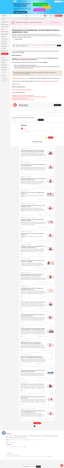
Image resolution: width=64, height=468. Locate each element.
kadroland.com (50, 456)
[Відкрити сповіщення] (47, 16)
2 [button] (36, 426)
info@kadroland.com (11, 442)
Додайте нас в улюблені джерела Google (35, 45)
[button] (41, 426)
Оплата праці (27, 148)
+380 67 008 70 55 (27, 439)
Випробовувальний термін (21, 27)
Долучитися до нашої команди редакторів (35, 435)
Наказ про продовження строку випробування (21, 89)
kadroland (18, 84)
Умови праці (27, 286)
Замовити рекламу (58, 1)
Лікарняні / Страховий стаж (25, 340)
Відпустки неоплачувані (28, 354)
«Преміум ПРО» (55, 81)
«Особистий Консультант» (21, 78)
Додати (59, 45)
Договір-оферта (8, 452)
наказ (18, 65)
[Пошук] (10, 16)
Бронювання (27, 190)
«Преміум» (48, 81)
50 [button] (39, 426)
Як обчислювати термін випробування (20, 98)
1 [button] (34, 426)
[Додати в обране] (53, 268)
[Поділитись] (59, 41)
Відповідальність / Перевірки (30, 203)
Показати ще (38, 423)
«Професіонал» (42, 81)
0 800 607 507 (16, 439)
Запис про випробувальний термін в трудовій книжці (23, 99)
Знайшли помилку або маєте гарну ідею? (20, 437)
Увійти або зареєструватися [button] (55, 22)
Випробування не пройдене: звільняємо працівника (23, 95)
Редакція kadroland (18, 39)
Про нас (7, 435)
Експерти (11, 435)
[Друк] (45, 41)
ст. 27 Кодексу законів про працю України (26, 58)
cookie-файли (32, 466)
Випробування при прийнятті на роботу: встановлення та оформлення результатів (29, 96)
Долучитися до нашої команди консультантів (50, 435)
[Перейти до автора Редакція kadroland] (15, 105)
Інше (21, 300)
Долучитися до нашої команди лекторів (20, 435)
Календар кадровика (27, 258)
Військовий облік (28, 162)
